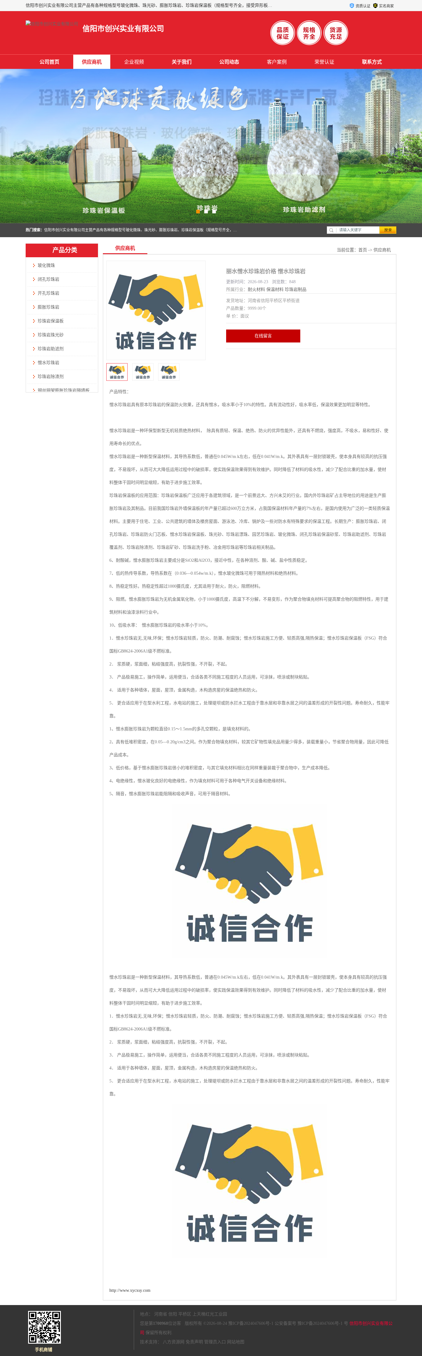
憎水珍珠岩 (48, 362)
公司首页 (49, 62)
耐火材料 (256, 289)
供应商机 (92, 62)
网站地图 (235, 1342)
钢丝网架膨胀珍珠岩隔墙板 (64, 390)
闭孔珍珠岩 (48, 279)
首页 (362, 250)
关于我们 (182, 62)
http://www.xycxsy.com (129, 1290)
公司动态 (229, 62)
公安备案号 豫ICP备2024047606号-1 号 (311, 1323)
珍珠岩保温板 (51, 321)
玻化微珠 (46, 265)
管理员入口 (215, 1342)
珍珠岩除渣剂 (51, 376)
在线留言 (263, 336)
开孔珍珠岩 (48, 293)
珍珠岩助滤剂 (51, 348)
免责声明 (194, 1342)
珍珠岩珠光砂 (51, 335)
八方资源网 (173, 1342)
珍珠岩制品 (295, 289)
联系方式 (372, 62)
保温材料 (275, 289)
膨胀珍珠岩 (48, 307)
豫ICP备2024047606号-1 (250, 1323)
